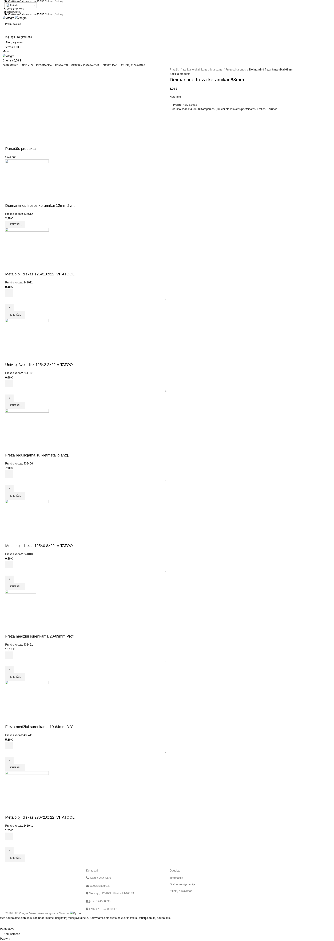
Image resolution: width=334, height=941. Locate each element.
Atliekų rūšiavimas (181, 890)
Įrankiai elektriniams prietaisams (202, 69)
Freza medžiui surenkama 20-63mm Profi (39, 636)
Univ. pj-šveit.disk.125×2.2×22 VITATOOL (40, 364)
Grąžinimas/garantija (182, 884)
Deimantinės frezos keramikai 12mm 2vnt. (40, 205)
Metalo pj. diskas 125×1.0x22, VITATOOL (39, 274)
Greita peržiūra (9, 198)
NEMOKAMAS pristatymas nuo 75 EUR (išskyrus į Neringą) (35, 1)
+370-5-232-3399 (15, 9)
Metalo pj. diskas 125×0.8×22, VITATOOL (40, 546)
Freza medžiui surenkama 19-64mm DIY (39, 727)
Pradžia (175, 69)
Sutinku (7, 923)
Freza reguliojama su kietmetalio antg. (37, 455)
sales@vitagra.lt (14, 12)
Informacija (176, 877)
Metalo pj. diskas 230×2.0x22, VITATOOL (39, 817)
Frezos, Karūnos (235, 69)
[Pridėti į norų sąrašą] (19, 198)
